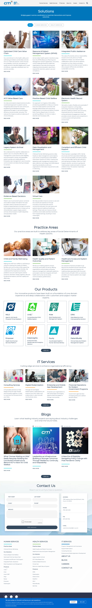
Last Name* (37, 496)
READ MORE (7, 71)
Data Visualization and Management (42, 148)
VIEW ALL (46, 350)
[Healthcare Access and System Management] (75, 247)
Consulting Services (12, 385)
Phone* (36, 503)
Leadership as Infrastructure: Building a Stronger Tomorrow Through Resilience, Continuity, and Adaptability (45, 459)
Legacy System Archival (13, 147)
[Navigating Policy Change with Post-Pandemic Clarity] (75, 441)
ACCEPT (73, 602)
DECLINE (82, 602)
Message (10, 509)
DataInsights (7, 583)
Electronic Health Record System (41, 566)
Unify (5, 569)
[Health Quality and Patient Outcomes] (46, 247)
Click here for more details (11, 605)
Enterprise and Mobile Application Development (74, 553)
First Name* (11, 496)
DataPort (35, 579)
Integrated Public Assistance (73, 51)
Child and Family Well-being (15, 259)
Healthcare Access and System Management (44, 551)
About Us (69, 3)
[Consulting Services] (13, 375)
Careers (75, 3)
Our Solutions (8, 552)
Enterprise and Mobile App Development (56, 386)
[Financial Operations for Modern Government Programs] (78, 375)
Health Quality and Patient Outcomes (42, 549)
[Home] (12, 3)
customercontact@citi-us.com (70, 528)
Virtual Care (37, 196)
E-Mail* (10, 503)
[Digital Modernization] (35, 375)
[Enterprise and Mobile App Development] (57, 375)
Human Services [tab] (41, 25)
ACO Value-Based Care (13, 98)
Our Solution (36, 554)
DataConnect (36, 576)
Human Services (43, 3)
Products (6, 567)
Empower (6, 581)
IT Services (62, 3)
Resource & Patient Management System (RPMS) (45, 52)
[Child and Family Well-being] (17, 247)
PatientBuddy (36, 583)
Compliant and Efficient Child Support (13, 559)
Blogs (64, 560)
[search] (87, 3)
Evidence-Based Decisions (15, 196)
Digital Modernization (34, 385)
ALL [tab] (30, 25)
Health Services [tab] (56, 25)
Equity (5, 579)
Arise (5, 572)
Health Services (53, 3)
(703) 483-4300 (66, 510)
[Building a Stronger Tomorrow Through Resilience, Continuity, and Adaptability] (46, 441)
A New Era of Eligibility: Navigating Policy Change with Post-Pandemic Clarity (74, 458)
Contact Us (82, 3)
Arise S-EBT (7, 574)
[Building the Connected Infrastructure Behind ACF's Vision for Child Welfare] (17, 441)
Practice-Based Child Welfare (45, 98)
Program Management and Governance (72, 546)
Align (5, 576)
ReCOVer (35, 586)
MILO (34, 581)
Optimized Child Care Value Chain (12, 557)
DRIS (34, 572)
